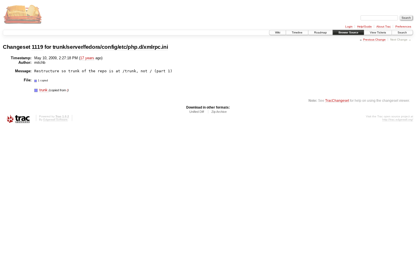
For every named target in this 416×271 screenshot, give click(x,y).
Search (402, 32)
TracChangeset (337, 100)
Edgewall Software (55, 119)
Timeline (297, 32)
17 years (87, 58)
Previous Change (374, 39)
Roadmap (320, 32)
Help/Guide (364, 26)
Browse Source (348, 32)
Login (349, 26)
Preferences (403, 26)
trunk (44, 90)
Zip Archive (219, 111)
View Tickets (378, 32)
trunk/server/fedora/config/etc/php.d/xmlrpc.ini (110, 47)
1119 (37, 47)
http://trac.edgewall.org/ (397, 119)
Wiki (277, 32)
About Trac (383, 26)
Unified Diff (196, 111)
